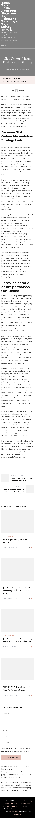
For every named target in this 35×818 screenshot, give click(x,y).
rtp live (28, 767)
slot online (27, 782)
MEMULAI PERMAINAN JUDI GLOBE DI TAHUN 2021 (17, 688)
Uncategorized (17, 55)
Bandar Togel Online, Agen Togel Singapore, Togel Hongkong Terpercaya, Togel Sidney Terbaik (18, 803)
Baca (28, 548)
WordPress (17, 814)
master (21, 90)
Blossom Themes (14, 812)
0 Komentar (25, 70)
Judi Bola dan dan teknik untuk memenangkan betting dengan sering (16, 590)
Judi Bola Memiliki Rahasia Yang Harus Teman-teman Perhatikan (17, 640)
